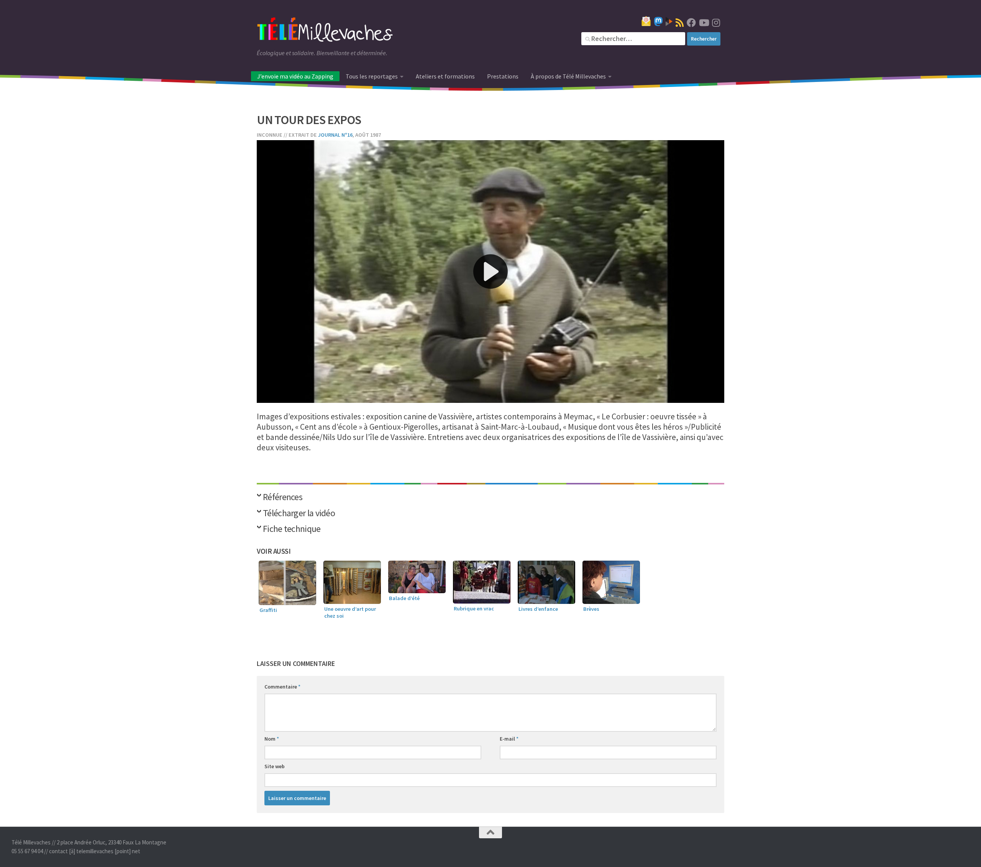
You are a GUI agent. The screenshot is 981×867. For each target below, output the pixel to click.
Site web (274, 766)
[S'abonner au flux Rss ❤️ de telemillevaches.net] (680, 22)
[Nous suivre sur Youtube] (703, 22)
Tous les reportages (372, 76)
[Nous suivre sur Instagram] (715, 22)
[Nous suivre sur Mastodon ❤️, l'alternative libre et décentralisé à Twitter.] (658, 21)
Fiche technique (292, 529)
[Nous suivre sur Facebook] (691, 22)
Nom (271, 738)
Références (282, 497)
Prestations (502, 76)
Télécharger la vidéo (299, 514)
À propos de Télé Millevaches (568, 76)
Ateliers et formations (445, 76)
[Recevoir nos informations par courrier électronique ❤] (646, 21)
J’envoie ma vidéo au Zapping (295, 76)
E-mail (509, 738)
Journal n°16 (335, 134)
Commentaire (282, 686)
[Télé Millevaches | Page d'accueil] (325, 30)
